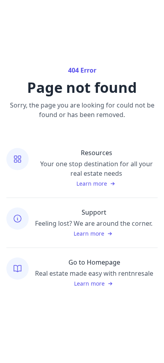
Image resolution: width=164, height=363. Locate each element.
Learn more (91, 183)
